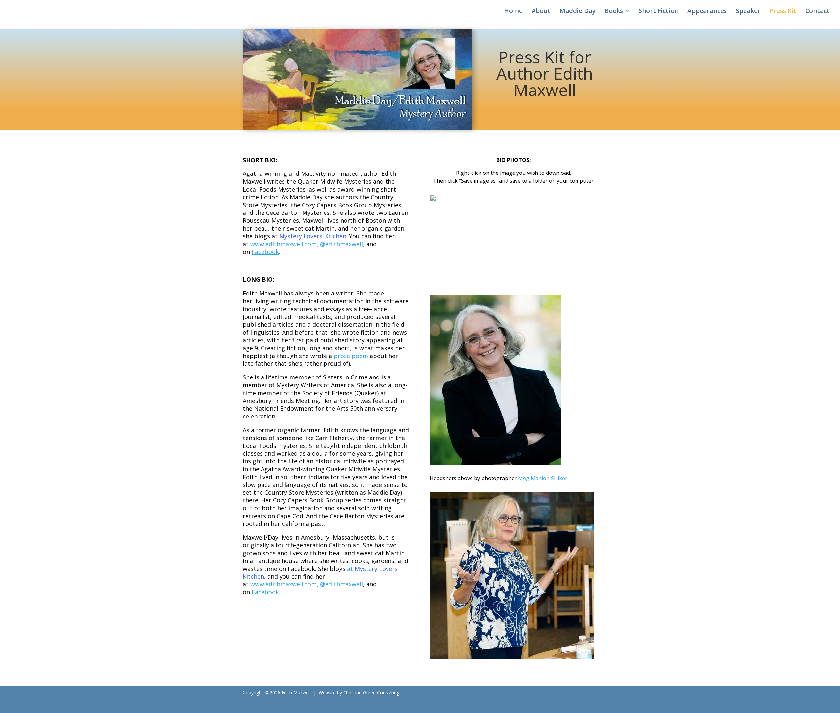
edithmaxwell (341, 244)
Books (613, 12)
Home (513, 12)
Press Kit (782, 12)
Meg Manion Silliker (542, 478)
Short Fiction (659, 12)
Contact (817, 12)
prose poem (352, 356)
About (541, 12)
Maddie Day (577, 12)
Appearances (707, 12)
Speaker (748, 12)
